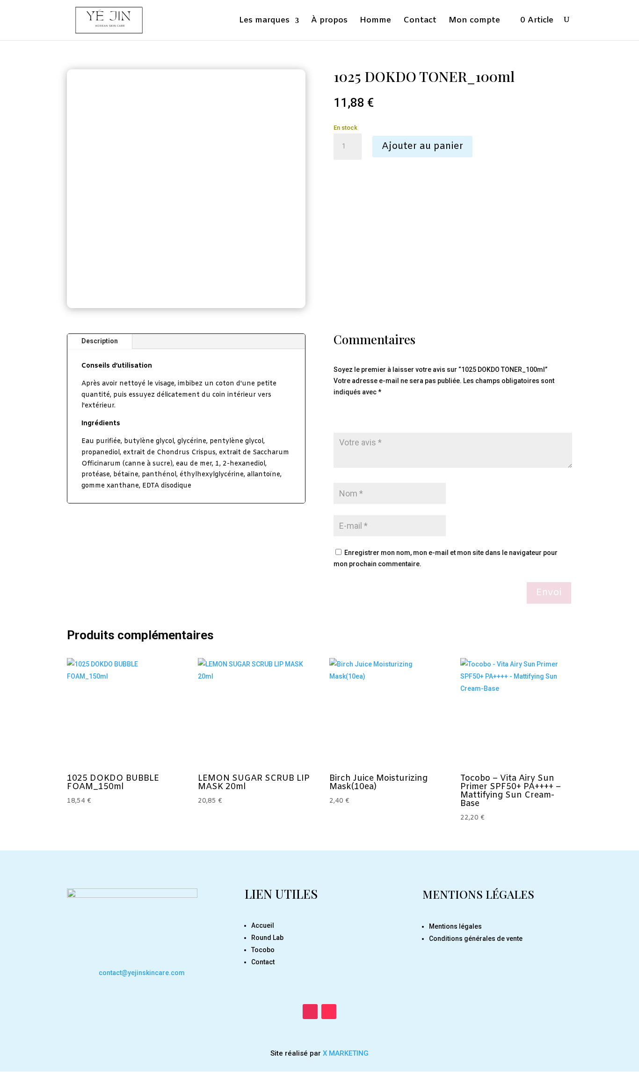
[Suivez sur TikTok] (328, 1011)
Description (99, 341)
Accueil (262, 925)
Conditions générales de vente (476, 938)
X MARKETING (345, 1053)
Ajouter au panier (422, 146)
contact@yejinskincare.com (142, 972)
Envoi (549, 592)
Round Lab (267, 937)
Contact (263, 962)
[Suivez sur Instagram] (310, 1011)
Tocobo (263, 950)
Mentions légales (455, 926)
